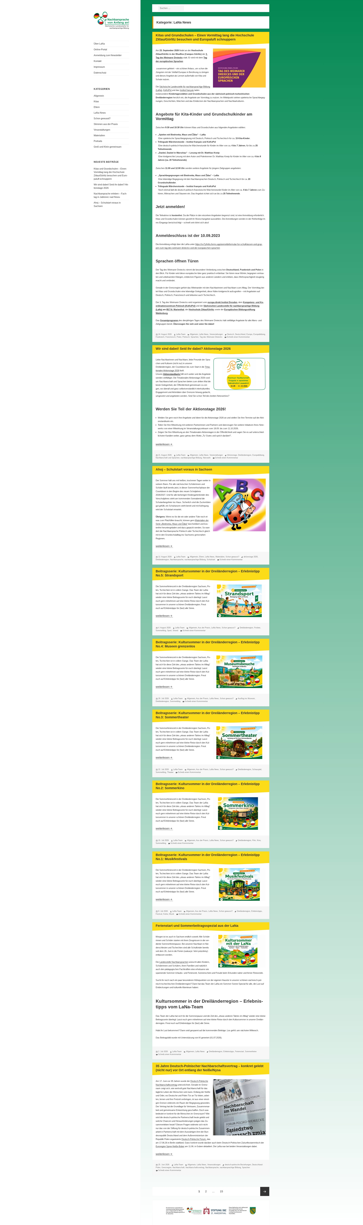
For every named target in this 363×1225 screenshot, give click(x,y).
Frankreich (160, 337)
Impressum (99, 67)
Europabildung (259, 334)
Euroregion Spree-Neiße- (167, 1146)
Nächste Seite (264, 1191)
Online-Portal (100, 49)
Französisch (170, 337)
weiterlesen (164, 444)
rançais (190, 90)
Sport (169, 630)
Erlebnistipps (256, 911)
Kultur (165, 914)
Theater (170, 772)
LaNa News (100, 113)
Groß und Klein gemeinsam (107, 147)
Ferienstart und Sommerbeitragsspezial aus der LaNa (197, 925)
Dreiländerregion (244, 455)
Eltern (97, 107)
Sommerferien (251, 1051)
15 (222, 1191)
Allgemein (99, 96)
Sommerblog (161, 630)
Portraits (98, 141)
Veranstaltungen (102, 130)
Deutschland (240, 334)
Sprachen (195, 337)
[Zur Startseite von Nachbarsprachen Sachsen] (111, 20)
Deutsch (230, 334)
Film (254, 840)
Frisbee (257, 628)
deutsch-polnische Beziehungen (238, 1165)
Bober (181, 1146)
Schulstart (211, 559)
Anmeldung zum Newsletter (108, 55)
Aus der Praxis (204, 628)
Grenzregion (166, 1167)
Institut (183, 90)
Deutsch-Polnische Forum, (194, 1139)
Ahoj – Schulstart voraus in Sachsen (184, 469)
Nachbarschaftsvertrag (195, 1167)
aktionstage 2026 (251, 557)
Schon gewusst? (102, 118)
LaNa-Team (180, 334)
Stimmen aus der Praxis (106, 124)
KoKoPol (167, 90)
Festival (159, 914)
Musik (171, 914)
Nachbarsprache (176, 559)
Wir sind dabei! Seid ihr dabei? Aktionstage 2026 (193, 348)
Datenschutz (100, 73)
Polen (179, 337)
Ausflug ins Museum (246, 698)
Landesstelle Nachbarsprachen (173, 962)
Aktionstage (232, 455)
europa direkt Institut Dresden (222, 302)
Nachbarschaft (178, 1167)
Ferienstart (239, 1051)
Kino (259, 840)
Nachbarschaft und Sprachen (168, 458)
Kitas (96, 101)
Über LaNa (99, 43)
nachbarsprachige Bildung (191, 458)
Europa (249, 334)
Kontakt (97, 61)
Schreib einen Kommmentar (238, 337)
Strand (175, 630)
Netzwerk (207, 458)
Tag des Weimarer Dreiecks (211, 337)
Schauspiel (256, 769)
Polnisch (186, 337)
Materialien (99, 135)
